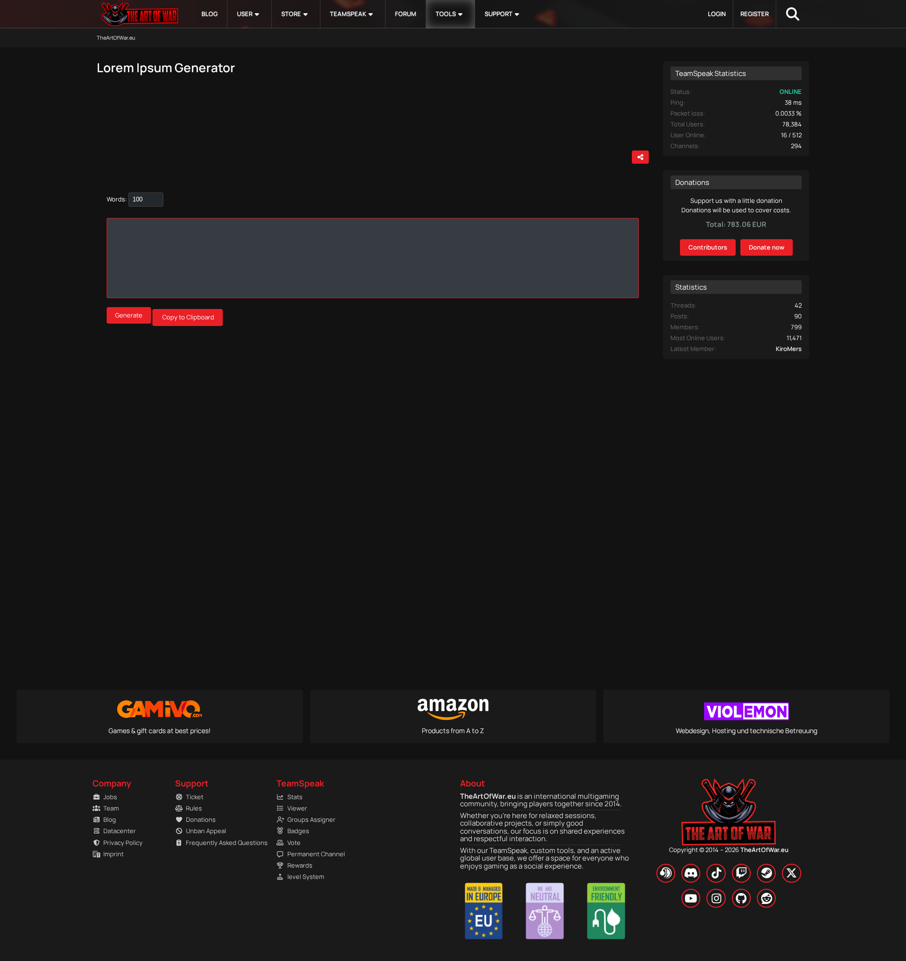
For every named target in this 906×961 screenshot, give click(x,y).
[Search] (792, 14)
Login (717, 13)
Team (111, 808)
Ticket (194, 797)
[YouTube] (690, 898)
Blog (109, 819)
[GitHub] (741, 898)
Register (754, 13)
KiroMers (789, 348)
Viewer (297, 808)
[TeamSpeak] (665, 873)
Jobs (110, 797)
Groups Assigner (311, 819)
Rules (194, 808)
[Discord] (690, 873)
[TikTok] (715, 873)
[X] (791, 873)
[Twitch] (741, 873)
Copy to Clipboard (188, 317)
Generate (129, 315)
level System (305, 876)
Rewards (299, 865)
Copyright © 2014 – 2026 (729, 849)
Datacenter (119, 831)
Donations (201, 819)
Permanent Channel (316, 854)
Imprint (113, 854)
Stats (294, 797)
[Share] (640, 157)
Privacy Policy (123, 842)
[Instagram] (715, 898)
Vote (294, 842)
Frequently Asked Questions (222, 842)
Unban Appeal (206, 831)
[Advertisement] (212, 117)
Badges (298, 831)
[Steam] (766, 873)
